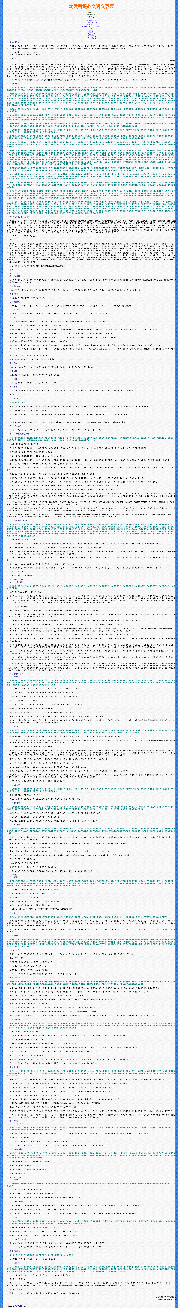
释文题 (91, 30)
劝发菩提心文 (91, 24)
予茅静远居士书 (91, 22)
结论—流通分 (91, 38)
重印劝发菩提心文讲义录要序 (91, 26)
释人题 (91, 32)
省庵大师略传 (91, 20)
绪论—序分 (91, 34)
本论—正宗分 (91, 36)
